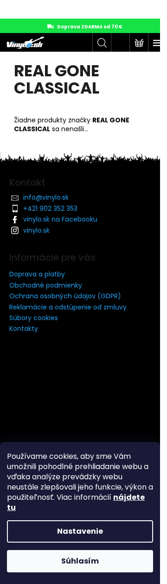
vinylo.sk (36, 230)
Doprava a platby (37, 274)
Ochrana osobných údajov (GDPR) (65, 296)
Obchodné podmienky (45, 285)
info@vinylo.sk (46, 197)
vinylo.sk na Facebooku (60, 219)
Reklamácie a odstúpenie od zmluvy (68, 307)
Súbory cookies (33, 317)
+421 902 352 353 (50, 208)
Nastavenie (80, 531)
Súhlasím (80, 561)
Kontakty (23, 328)
